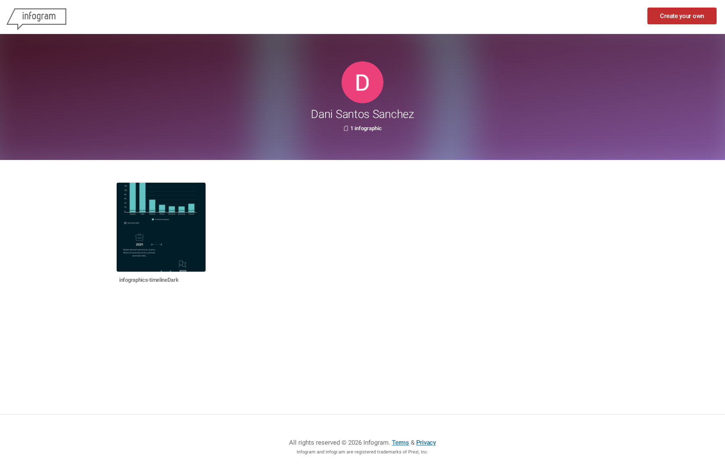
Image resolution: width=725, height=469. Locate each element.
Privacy (426, 442)
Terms (400, 442)
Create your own (682, 16)
